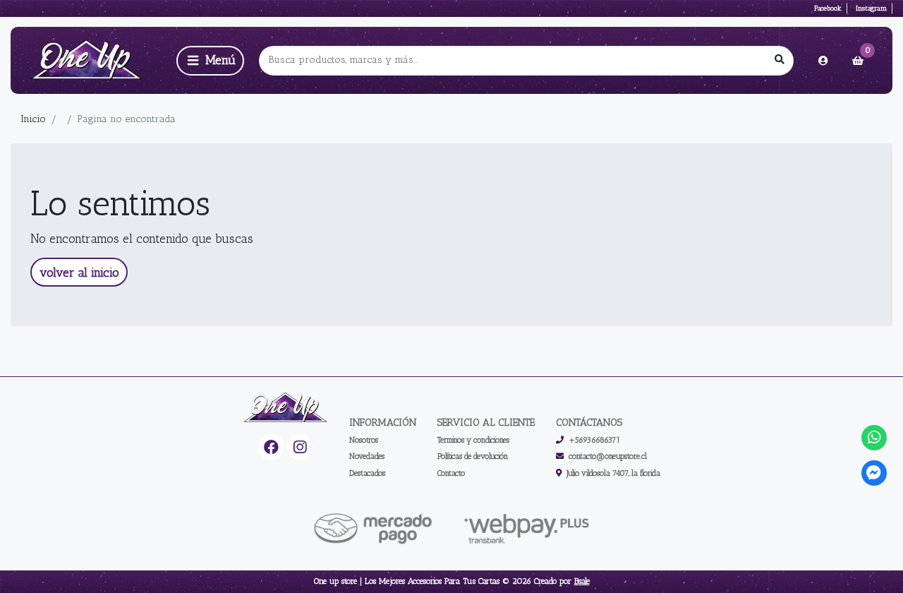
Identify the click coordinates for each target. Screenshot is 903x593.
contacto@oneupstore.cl (608, 456)
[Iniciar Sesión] (823, 61)
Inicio (33, 119)
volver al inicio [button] (79, 272)
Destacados (367, 473)
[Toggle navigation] (210, 61)
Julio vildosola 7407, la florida (613, 473)
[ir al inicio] (285, 408)
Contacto (451, 473)
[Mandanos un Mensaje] (874, 473)
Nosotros (363, 440)
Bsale (582, 581)
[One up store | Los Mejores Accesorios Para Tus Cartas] (91, 60)
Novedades (366, 456)
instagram (871, 8)
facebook (828, 8)
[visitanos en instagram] (299, 447)
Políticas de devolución (472, 456)
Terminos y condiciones (473, 440)
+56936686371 (594, 440)
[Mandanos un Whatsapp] (874, 438)
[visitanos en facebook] (271, 447)
